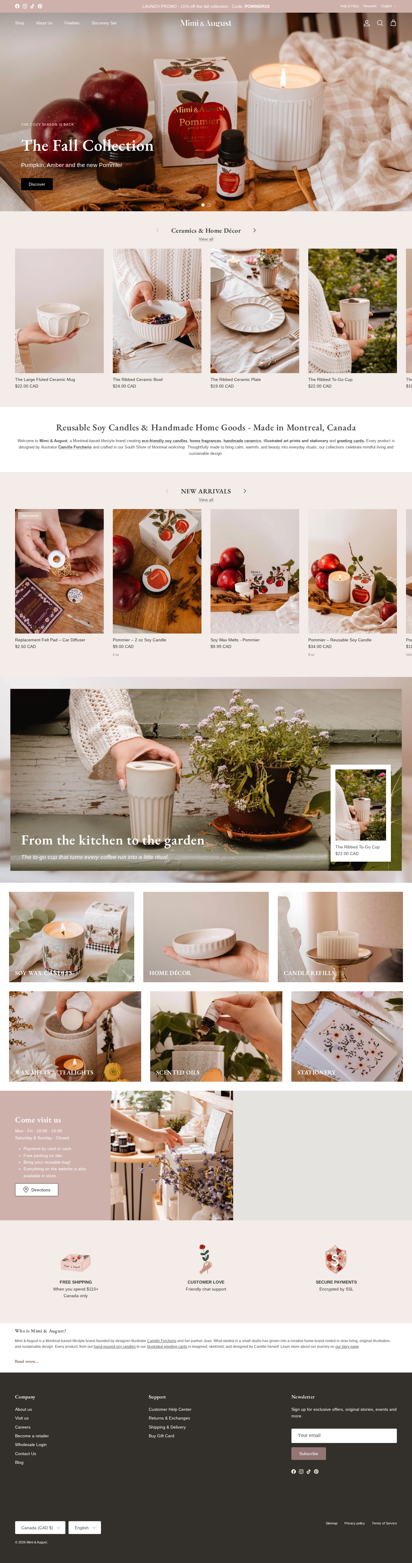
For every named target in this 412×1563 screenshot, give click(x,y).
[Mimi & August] (206, 23)
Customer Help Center (170, 1409)
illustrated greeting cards (167, 1346)
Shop (19, 23)
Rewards (370, 6)
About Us (44, 23)
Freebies (72, 23)
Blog (19, 1462)
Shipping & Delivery (167, 1427)
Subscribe (308, 1453)
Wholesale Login (31, 1444)
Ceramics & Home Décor (206, 230)
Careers (22, 1427)
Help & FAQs (349, 6)
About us (23, 1409)
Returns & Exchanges (169, 1418)
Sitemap (332, 1523)
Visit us (22, 1418)
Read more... (27, 1361)
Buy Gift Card (161, 1435)
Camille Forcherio (161, 1341)
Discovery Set (104, 23)
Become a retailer (32, 1435)
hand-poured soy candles (115, 1346)
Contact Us (25, 1453)
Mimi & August (37, 1542)
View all (206, 239)
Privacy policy (354, 1523)
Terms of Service (384, 1523)
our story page (347, 1346)
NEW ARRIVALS (206, 491)
